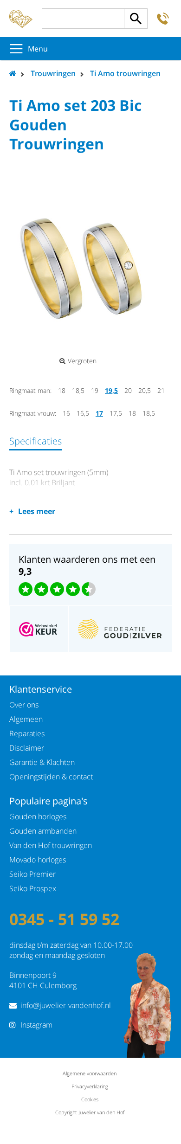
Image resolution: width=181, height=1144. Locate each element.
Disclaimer (26, 748)
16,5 (83, 413)
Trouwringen (53, 73)
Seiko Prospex (32, 888)
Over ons (24, 705)
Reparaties (27, 733)
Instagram (36, 1025)
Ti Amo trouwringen (125, 73)
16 (66, 413)
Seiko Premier (32, 874)
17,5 (116, 413)
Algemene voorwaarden (89, 1073)
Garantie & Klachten (42, 762)
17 (99, 413)
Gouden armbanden (43, 831)
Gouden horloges (37, 816)
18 (61, 390)
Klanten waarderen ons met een (87, 565)
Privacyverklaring (89, 1086)
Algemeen (26, 719)
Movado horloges (37, 860)
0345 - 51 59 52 (64, 919)
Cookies (89, 1099)
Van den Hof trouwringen (50, 845)
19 (94, 390)
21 (161, 390)
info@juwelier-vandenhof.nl (65, 1005)
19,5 (111, 390)
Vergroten (82, 361)
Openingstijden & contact (51, 776)
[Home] (20, 18)
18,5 (78, 390)
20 (128, 390)
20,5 (144, 390)
